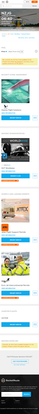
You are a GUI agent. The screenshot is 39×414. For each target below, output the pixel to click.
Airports (34, 6)
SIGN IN (27, 1)
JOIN (35, 1)
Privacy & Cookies (33, 408)
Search (27, 394)
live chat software (19, 365)
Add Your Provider (20, 361)
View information (8, 113)
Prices (3, 51)
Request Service (15, 118)
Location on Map (6, 28)
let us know (18, 62)
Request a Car (15, 176)
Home (2, 400)
